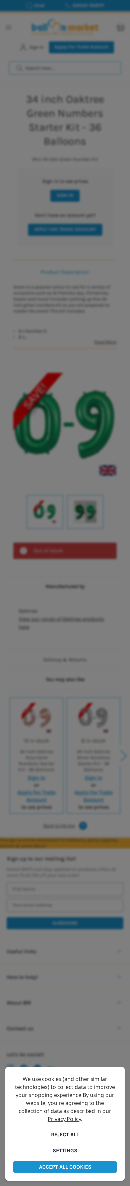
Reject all (65, 1134)
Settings (65, 1150)
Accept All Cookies (65, 1167)
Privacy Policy (64, 1119)
